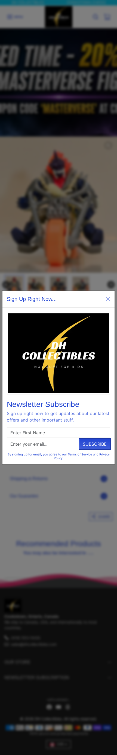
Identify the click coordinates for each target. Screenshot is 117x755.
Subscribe (95, 444)
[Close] (108, 299)
